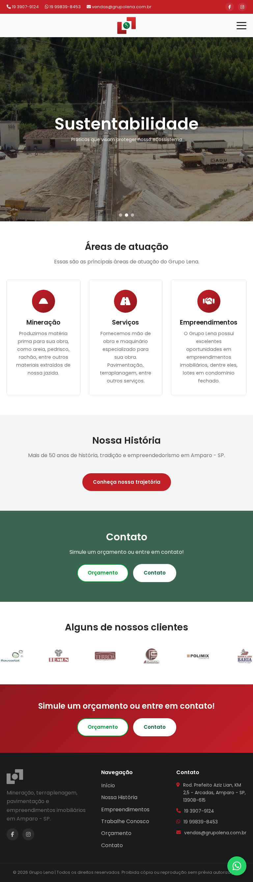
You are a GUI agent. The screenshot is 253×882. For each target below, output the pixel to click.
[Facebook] (229, 7)
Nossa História (119, 797)
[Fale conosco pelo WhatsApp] (236, 865)
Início (108, 785)
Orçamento (103, 572)
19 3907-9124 (25, 7)
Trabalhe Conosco (125, 821)
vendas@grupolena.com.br (121, 7)
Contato (155, 572)
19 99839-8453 (64, 7)
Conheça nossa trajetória (126, 481)
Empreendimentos (125, 809)
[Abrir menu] (241, 25)
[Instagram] (242, 7)
